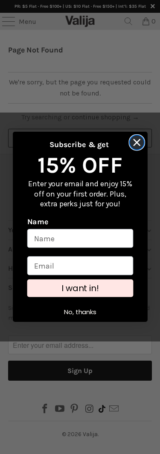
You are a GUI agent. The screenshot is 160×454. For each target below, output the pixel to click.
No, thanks (80, 312)
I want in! (80, 289)
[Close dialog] (136, 142)
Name (37, 222)
